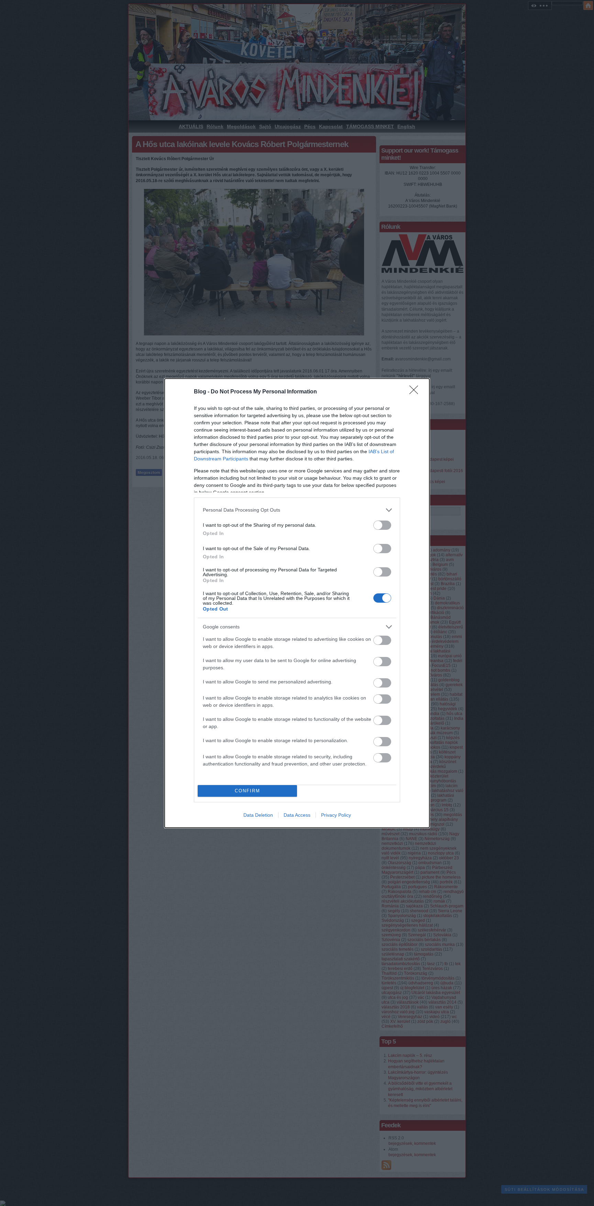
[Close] (415, 392)
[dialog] (297, 603)
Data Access (297, 815)
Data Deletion (258, 815)
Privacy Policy (336, 815)
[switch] (382, 525)
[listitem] (297, 510)
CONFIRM (247, 790)
